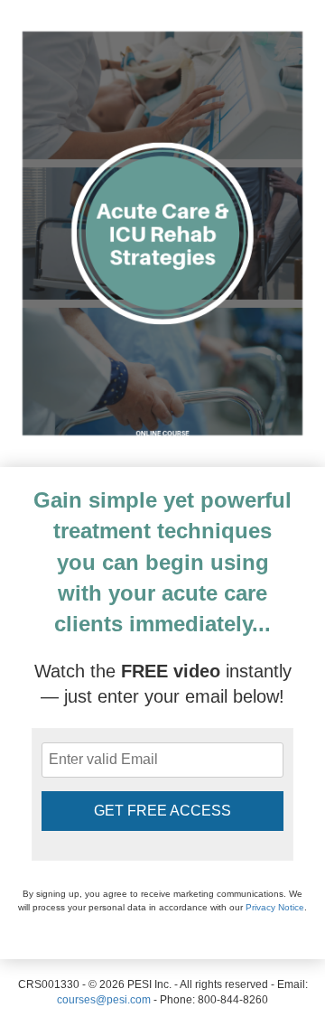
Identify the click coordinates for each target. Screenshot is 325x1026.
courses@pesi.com (104, 999)
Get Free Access (162, 810)
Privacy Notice (275, 907)
